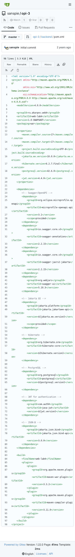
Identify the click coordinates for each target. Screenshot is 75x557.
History (48, 64)
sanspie (13, 13)
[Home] (7, 4)
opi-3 (25, 13)
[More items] (71, 27)
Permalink (21, 64)
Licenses (41, 553)
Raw (9, 64)
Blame (35, 64)
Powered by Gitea (14, 544)
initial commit (28, 47)
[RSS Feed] (4, 20)
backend (46, 36)
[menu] (28, 553)
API (51, 553)
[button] (27, 37)
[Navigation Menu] (70, 4)
